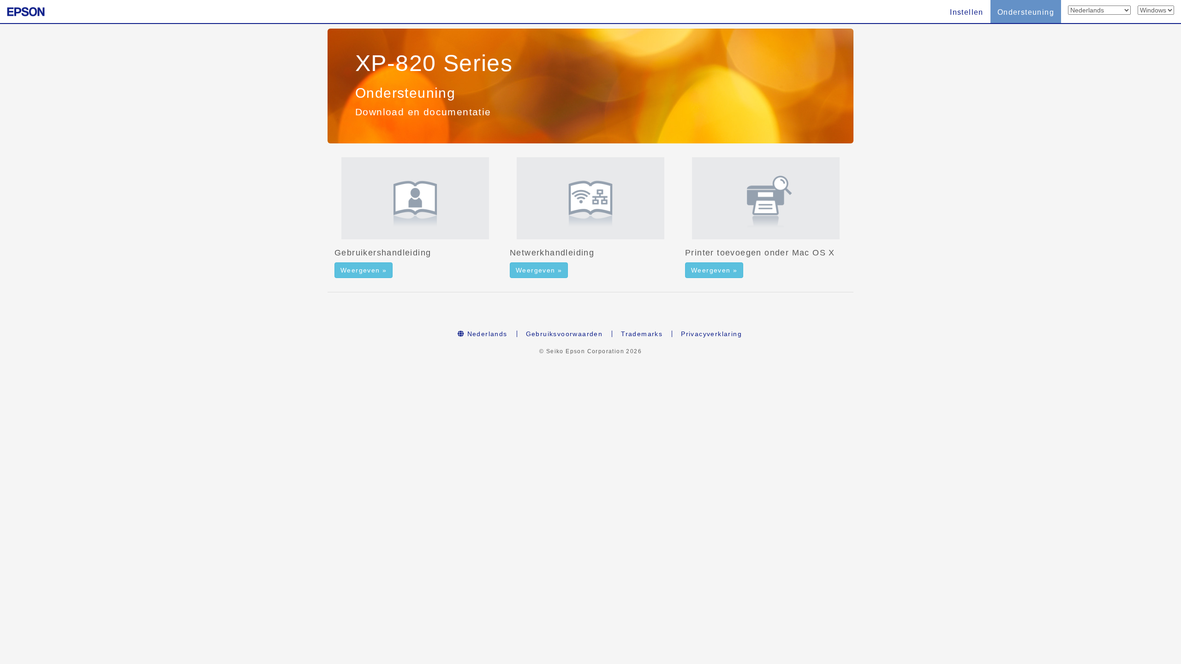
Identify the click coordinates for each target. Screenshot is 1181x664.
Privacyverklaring (711, 334)
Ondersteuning (1025, 12)
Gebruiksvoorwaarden (564, 334)
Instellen (967, 12)
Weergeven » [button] (363, 270)
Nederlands (486, 334)
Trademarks (641, 334)
